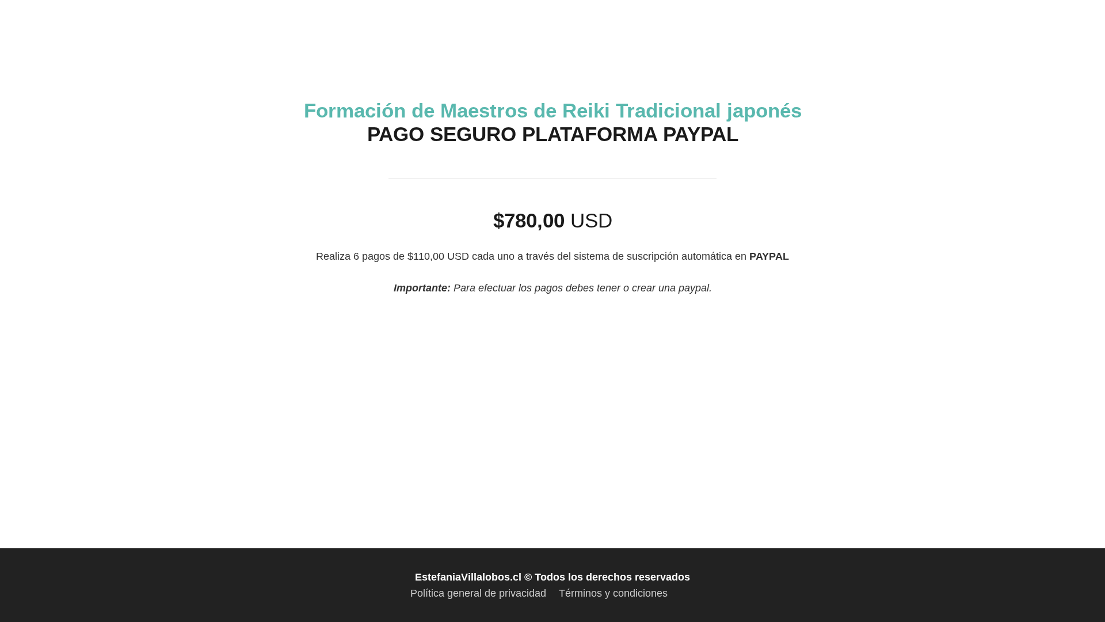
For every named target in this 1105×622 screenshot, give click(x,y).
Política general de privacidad (478, 593)
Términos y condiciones (613, 593)
